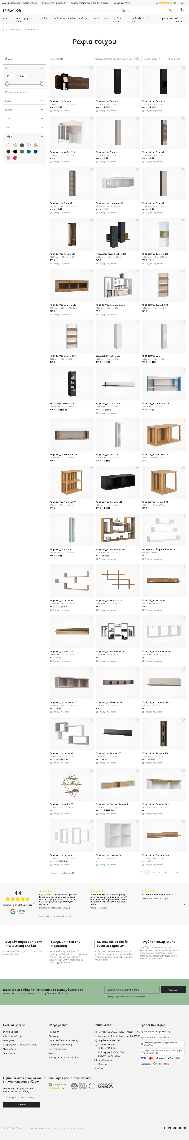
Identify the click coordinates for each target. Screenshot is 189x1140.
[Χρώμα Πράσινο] (22, 151)
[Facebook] (165, 1128)
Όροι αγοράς (59, 1128)
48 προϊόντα (174, 59)
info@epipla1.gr (105, 1060)
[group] (58, 901)
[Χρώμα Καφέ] (8, 151)
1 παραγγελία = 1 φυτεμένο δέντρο (20, 1044)
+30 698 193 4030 (106, 1044)
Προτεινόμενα (150, 59)
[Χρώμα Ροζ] (8, 157)
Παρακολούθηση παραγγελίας (63, 1040)
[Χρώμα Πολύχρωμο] (15, 157)
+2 (67, 607)
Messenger (103, 1064)
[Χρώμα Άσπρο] (8, 145)
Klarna (52, 1053)
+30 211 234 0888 (106, 1048)
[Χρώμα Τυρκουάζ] (28, 151)
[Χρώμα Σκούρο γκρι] (22, 145)
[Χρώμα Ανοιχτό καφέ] (35, 145)
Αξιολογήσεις (9, 1049)
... (171, 872)
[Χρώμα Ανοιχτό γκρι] (15, 145)
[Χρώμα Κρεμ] (28, 145)
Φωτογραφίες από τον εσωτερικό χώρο (113, 59)
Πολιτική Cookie (76, 1128)
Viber (100, 1068)
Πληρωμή (53, 1036)
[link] (141, 872)
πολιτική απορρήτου (135, 996)
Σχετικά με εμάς (10, 1032)
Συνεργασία (8, 1040)
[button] (170, 10)
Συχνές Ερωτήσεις (57, 1049)
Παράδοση (54, 1032)
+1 (67, 759)
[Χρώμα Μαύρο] (15, 151)
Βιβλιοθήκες (16, 29)
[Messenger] (180, 1128)
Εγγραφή (173, 990)
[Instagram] (170, 1128)
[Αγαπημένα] (176, 10)
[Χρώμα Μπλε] (35, 151)
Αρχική (3, 29)
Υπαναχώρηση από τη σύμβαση (64, 1057)
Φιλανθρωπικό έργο (12, 1036)
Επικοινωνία (9, 1053)
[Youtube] (175, 1128)
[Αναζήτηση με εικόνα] (123, 10)
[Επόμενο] (183, 872)
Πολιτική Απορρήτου (40, 1128)
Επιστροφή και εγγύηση (60, 1044)
